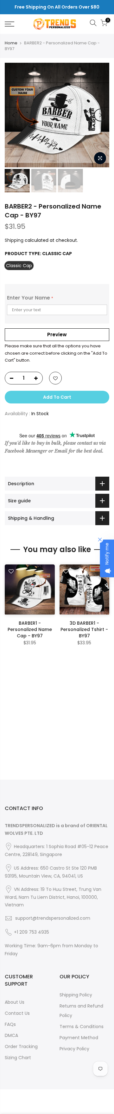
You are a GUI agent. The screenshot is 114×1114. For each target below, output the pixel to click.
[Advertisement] (57, 723)
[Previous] (13, 115)
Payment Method (79, 1037)
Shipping (14, 240)
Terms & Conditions (82, 1026)
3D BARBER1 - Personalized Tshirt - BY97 (84, 629)
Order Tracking (21, 1046)
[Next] (100, 115)
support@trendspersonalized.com (52, 918)
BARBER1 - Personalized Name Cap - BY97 (30, 629)
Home (11, 43)
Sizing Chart (18, 1057)
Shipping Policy (76, 995)
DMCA (11, 1035)
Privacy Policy (74, 1049)
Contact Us (17, 1013)
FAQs (10, 1024)
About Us (14, 1002)
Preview (57, 334)
